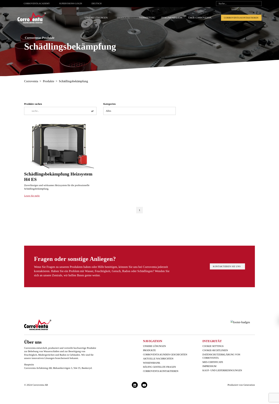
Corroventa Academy (37, 3)
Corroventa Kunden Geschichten (165, 354)
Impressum (209, 366)
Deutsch (97, 3)
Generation (249, 385)
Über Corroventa (199, 17)
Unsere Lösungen (96, 17)
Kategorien (109, 104)
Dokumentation (171, 17)
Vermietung (147, 17)
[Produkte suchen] (93, 111)
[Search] (258, 3)
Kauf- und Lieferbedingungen (222, 370)
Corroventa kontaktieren (241, 18)
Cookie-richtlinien (215, 350)
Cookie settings (212, 346)
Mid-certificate (212, 362)
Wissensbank (151, 362)
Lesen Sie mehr (32, 195)
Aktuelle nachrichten (158, 358)
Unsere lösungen (154, 346)
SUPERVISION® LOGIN (70, 3)
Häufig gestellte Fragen (159, 367)
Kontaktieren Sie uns (227, 266)
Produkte (123, 17)
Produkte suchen (33, 104)
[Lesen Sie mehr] (60, 161)
